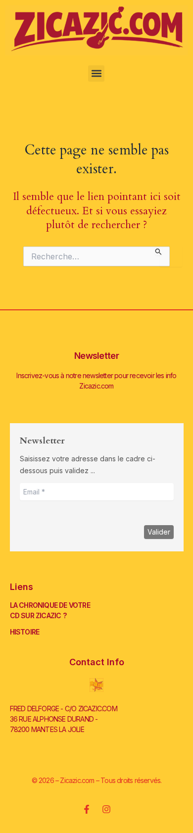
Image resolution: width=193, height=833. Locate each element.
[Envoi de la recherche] (158, 250)
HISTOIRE (25, 632)
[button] (96, 73)
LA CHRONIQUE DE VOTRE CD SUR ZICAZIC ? (50, 610)
